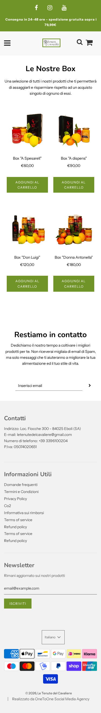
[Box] (27, 130)
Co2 (7, 505)
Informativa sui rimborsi (24, 512)
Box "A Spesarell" (27, 158)
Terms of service (18, 519)
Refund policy (15, 526)
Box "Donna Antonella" (74, 257)
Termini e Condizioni (21, 491)
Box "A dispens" (74, 158)
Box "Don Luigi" (27, 257)
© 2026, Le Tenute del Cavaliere (48, 693)
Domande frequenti (20, 484)
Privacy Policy (15, 498)
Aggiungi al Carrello (27, 184)
